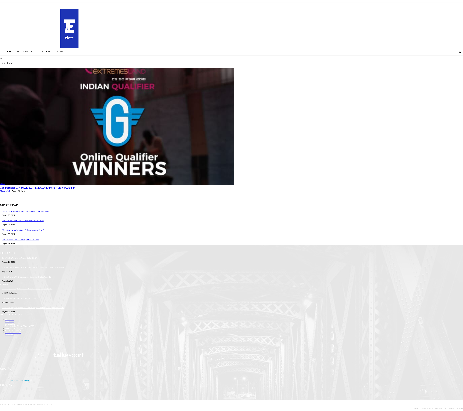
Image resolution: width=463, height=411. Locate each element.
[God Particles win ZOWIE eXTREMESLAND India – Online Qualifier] (117, 126)
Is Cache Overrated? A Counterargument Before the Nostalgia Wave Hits (26, 277)
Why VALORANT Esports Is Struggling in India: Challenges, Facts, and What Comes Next (33, 267)
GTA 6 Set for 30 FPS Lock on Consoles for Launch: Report (23, 221)
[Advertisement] (301, 28)
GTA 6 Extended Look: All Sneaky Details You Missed (20, 240)
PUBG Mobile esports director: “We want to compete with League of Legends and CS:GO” (33, 308)
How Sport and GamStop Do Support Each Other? (19, 298)
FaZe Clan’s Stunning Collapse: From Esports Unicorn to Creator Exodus (27, 289)
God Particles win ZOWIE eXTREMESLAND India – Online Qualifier (37, 187)
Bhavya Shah (5, 191)
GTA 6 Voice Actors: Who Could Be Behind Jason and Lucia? (23, 230)
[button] (460, 52)
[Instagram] (8, 391)
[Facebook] (2, 391)
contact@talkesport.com (20, 380)
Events (2, 184)
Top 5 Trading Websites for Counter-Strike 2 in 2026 (20, 258)
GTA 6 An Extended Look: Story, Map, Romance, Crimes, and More (25, 211)
